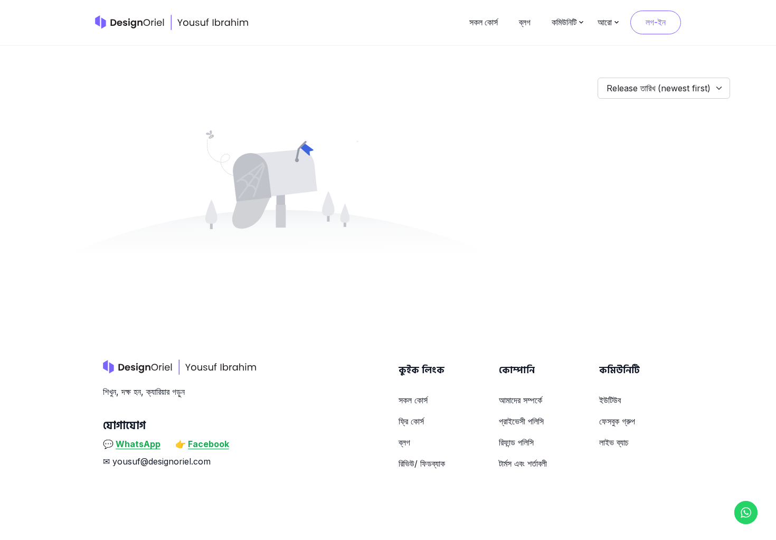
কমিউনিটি (564, 22)
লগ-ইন (656, 22)
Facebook (208, 444)
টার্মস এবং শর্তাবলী (523, 463)
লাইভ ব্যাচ (614, 442)
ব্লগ (525, 22)
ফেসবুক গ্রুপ (617, 421)
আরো (605, 22)
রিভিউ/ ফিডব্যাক (422, 463)
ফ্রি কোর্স (411, 421)
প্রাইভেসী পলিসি (521, 421)
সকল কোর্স (483, 22)
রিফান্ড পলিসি (516, 442)
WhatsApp (138, 444)
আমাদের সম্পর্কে (520, 400)
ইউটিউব (610, 400)
